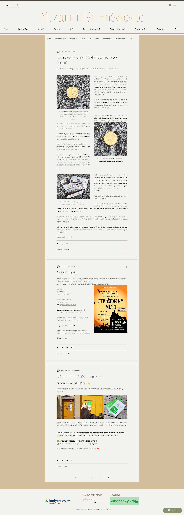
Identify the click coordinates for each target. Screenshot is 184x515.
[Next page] (104, 477)
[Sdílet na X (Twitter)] (62, 244)
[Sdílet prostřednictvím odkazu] (71, 244)
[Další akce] (126, 51)
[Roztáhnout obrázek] (68, 407)
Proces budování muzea (60, 39)
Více (131, 39)
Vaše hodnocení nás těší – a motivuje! (79, 376)
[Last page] (108, 477)
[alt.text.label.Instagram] (95, 503)
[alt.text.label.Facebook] (92, 503)
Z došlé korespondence (120, 39)
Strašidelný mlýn (66, 272)
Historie (83, 39)
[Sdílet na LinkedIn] (67, 244)
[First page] (76, 477)
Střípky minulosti (73, 39)
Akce (90, 39)
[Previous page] (80, 477)
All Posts (49, 39)
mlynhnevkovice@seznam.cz (92, 499)
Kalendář (97, 39)
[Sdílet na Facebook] (57, 244)
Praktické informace (107, 39)
